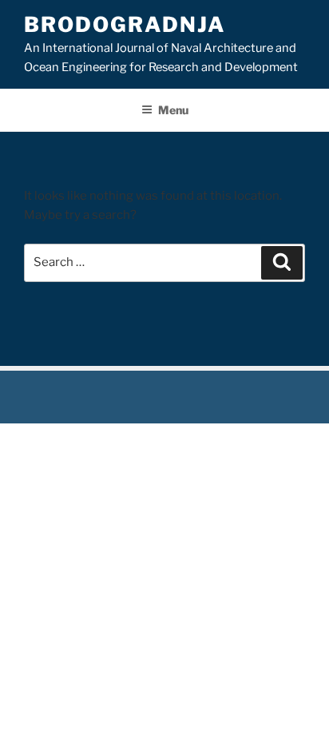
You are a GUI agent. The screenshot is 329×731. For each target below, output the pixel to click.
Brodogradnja (124, 24)
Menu (173, 110)
